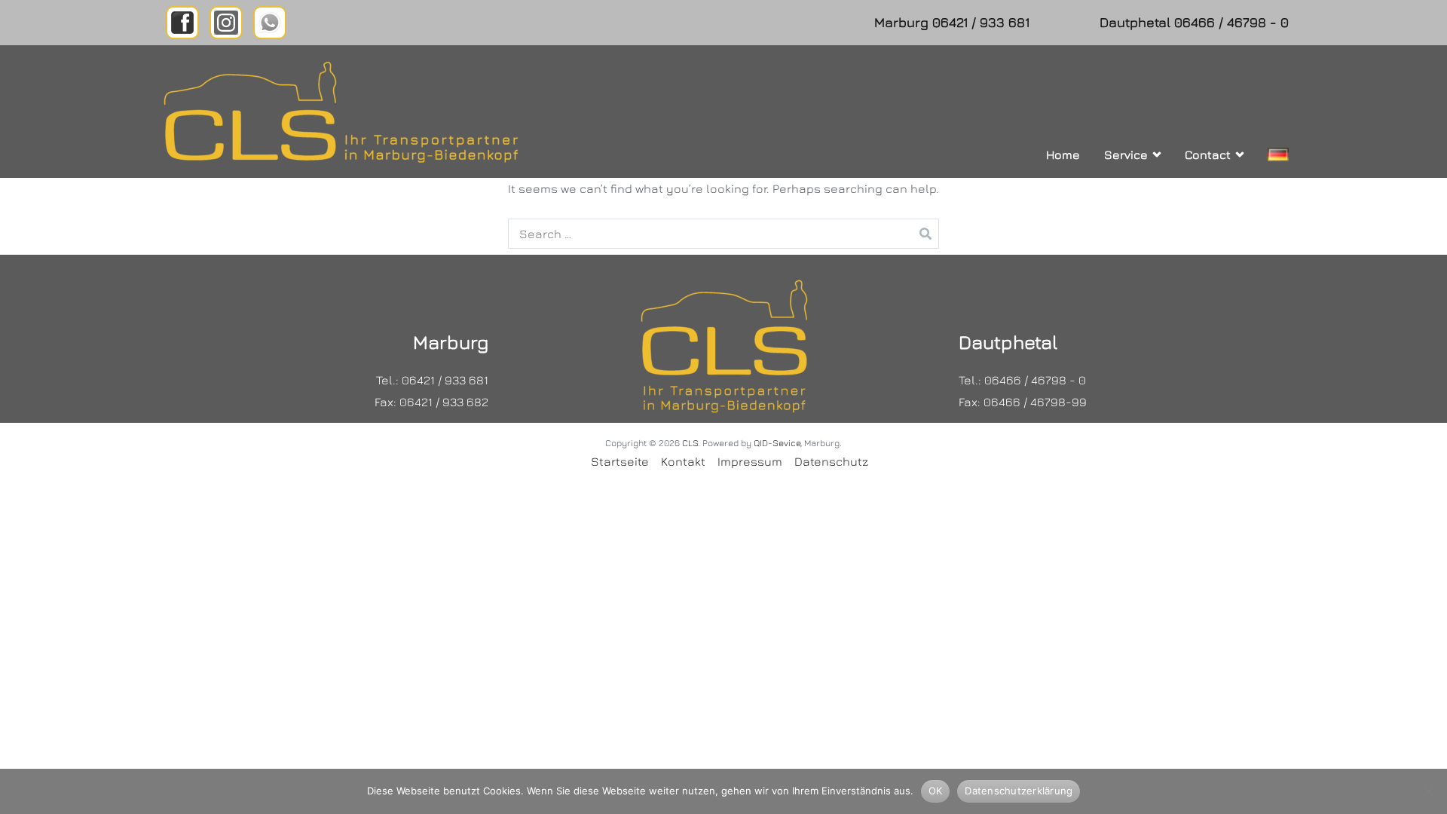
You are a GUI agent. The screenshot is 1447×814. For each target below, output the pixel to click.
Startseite (620, 461)
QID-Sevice (777, 442)
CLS (690, 442)
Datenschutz (831, 461)
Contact (1208, 154)
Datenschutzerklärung (1018, 791)
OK (935, 791)
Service (1126, 154)
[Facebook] (182, 22)
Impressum (749, 461)
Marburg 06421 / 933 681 (951, 22)
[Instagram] (226, 22)
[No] (1428, 791)
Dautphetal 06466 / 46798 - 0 (1194, 22)
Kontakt (683, 461)
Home (1063, 154)
